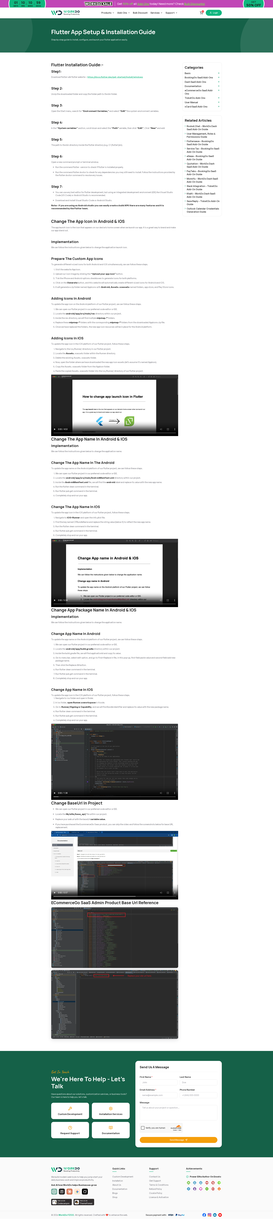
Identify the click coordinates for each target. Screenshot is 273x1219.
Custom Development (122, 1176)
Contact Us (154, 1176)
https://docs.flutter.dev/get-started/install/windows (115, 77)
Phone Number (187, 1090)
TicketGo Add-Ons (195, 98)
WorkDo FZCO (66, 1215)
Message (144, 1102)
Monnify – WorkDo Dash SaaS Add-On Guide (202, 180)
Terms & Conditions (158, 1185)
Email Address (148, 1090)
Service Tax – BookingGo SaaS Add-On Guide (203, 150)
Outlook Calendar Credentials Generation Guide (203, 210)
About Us (116, 1185)
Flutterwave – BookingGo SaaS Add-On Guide (200, 143)
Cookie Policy (155, 1193)
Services (155, 12)
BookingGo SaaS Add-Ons (199, 77)
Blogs (115, 1193)
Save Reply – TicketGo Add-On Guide (203, 203)
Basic (188, 73)
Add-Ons (122, 12)
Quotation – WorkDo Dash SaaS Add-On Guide (200, 165)
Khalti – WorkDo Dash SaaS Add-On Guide (201, 195)
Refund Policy (155, 1189)
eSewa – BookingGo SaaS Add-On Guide (200, 158)
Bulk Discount (140, 12)
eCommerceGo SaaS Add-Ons (199, 92)
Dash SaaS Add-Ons (195, 81)
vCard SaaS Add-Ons (196, 106)
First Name (146, 1077)
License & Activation (159, 1197)
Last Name (185, 1077)
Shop (114, 1197)
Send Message (177, 1140)
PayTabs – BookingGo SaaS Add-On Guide (201, 173)
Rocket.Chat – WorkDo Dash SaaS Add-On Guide (202, 128)
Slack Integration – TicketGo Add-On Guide (202, 188)
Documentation (193, 86)
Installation (117, 1180)
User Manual (191, 102)
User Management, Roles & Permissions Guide (201, 135)
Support (170, 12)
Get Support (155, 1180)
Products (106, 12)
